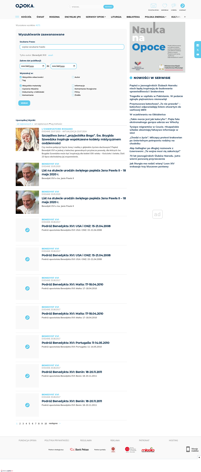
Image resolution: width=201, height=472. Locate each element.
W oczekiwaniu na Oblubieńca (148, 114)
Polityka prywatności (57, 440)
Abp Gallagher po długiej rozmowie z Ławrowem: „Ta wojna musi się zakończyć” (155, 150)
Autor (77, 77)
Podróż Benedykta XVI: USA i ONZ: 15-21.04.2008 (76, 226)
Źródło (78, 95)
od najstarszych (41, 124)
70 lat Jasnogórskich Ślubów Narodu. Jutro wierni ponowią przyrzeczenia (155, 157)
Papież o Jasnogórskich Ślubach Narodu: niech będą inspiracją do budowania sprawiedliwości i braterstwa (154, 88)
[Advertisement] (100, 466)
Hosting (173, 440)
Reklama (115, 440)
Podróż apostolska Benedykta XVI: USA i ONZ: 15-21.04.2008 (72, 230)
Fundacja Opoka (27, 440)
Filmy (77, 92)
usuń (50, 55)
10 (46, 423)
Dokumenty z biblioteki (33, 92)
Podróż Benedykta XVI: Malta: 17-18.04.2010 (72, 284)
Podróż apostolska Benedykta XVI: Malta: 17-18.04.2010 (69, 288)
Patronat (144, 440)
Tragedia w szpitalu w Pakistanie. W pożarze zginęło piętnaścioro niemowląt (156, 98)
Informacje (80, 86)
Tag (24, 80)
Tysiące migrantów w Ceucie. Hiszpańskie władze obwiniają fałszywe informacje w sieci (154, 129)
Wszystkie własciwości (32, 77)
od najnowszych (24, 124)
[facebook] (197, 45)
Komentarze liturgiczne (85, 89)
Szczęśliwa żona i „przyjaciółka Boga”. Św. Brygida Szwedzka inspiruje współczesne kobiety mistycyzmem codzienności (81, 139)
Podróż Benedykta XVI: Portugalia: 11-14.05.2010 (75, 342)
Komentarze (28, 95)
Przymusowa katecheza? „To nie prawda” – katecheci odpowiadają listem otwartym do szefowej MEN (155, 106)
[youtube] (197, 54)
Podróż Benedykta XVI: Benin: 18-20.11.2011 (72, 372)
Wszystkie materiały (31, 86)
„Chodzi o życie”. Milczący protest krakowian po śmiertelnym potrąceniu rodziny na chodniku (156, 140)
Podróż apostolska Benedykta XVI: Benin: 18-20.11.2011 (69, 376)
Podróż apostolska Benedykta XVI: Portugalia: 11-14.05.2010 (72, 346)
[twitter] (197, 49)
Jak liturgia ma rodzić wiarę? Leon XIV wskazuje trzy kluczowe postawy (152, 165)
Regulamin (86, 440)
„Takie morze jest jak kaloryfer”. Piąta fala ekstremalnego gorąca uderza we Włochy (155, 121)
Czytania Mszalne (30, 89)
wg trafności (56, 124)
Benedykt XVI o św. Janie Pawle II (58, 178)
